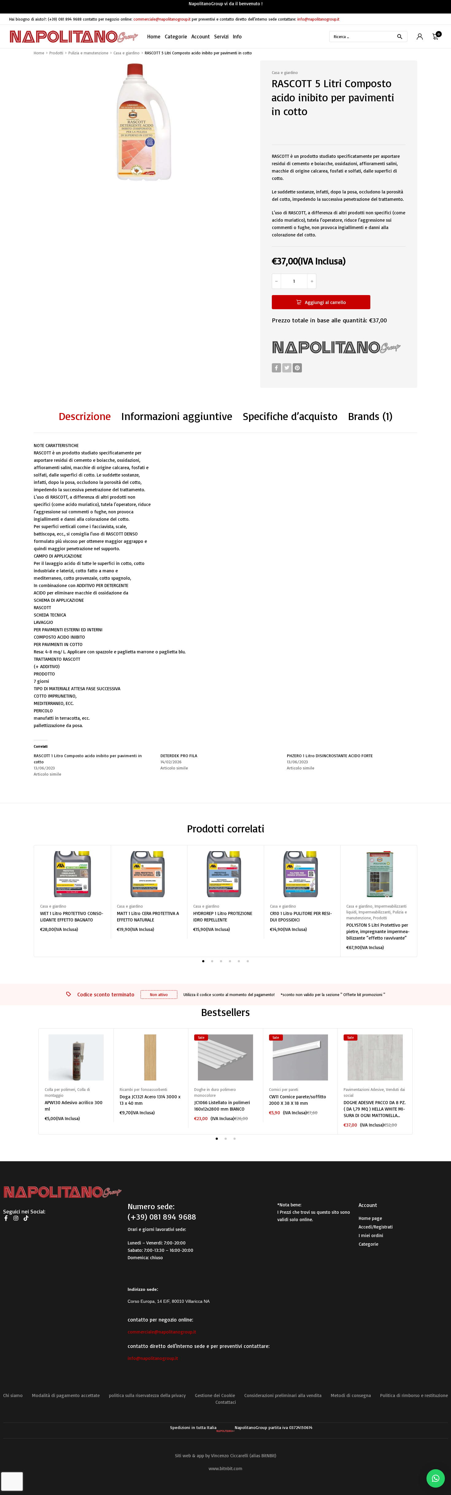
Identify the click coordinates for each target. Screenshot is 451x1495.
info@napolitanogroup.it (318, 19)
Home (153, 36)
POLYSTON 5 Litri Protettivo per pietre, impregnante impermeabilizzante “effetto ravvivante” (378, 931)
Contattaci (225, 1402)
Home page (370, 1218)
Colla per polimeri (60, 1089)
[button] (435, 1478)
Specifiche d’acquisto (290, 416)
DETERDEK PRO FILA (178, 755)
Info (237, 36)
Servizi (221, 36)
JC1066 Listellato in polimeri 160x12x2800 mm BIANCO (222, 1106)
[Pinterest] (297, 367)
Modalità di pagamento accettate (66, 1395)
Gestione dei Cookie (215, 1395)
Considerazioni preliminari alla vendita (283, 1395)
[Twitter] (286, 367)
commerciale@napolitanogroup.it (162, 19)
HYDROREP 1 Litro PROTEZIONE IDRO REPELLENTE (222, 916)
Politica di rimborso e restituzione (414, 1395)
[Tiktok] (26, 1218)
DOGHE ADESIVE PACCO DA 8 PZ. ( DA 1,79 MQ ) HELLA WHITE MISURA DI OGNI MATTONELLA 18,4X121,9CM (375, 1109)
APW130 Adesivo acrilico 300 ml (73, 1106)
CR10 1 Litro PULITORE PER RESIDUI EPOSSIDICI (301, 916)
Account (200, 36)
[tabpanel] (72, 892)
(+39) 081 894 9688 (65, 19)
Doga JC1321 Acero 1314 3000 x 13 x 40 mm (150, 1100)
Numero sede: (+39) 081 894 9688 (162, 1211)
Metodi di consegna (351, 1395)
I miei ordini (371, 1235)
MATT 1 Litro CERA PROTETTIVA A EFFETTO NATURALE (148, 916)
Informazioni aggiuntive (176, 416)
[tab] (85, 416)
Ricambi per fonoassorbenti (143, 1089)
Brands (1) (370, 416)
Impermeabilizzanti (375, 911)
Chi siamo (13, 1395)
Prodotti (56, 52)
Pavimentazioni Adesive (364, 1089)
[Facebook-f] (6, 1218)
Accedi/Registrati (376, 1227)
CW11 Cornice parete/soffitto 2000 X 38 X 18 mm (297, 1100)
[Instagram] (16, 1218)
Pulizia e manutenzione (88, 52)
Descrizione (85, 416)
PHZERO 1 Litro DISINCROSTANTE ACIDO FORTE (330, 755)
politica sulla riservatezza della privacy (147, 1395)
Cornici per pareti (283, 1089)
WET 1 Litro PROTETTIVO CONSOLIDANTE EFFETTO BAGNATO (71, 916)
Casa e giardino (127, 52)
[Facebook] (276, 367)
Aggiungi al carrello (325, 302)
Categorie (368, 1244)
